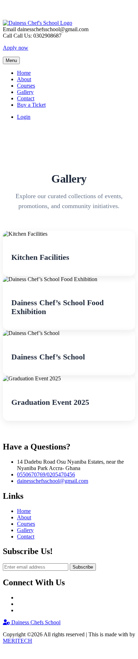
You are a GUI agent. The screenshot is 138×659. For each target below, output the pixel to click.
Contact (25, 98)
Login (23, 117)
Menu (11, 60)
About (24, 79)
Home (24, 73)
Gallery (25, 92)
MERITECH (17, 641)
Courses (26, 86)
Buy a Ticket (31, 105)
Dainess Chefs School (35, 622)
